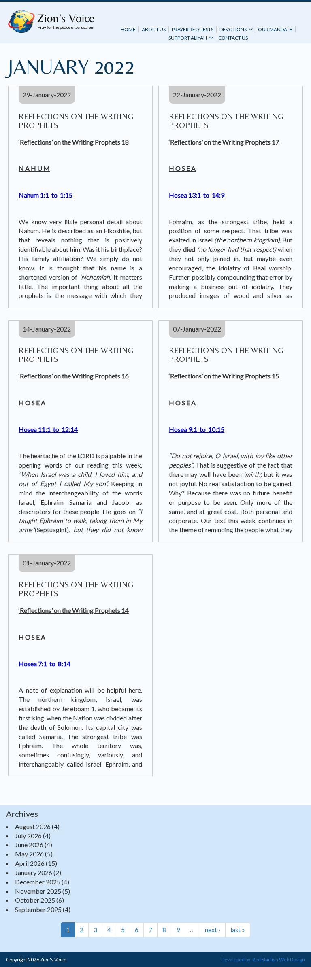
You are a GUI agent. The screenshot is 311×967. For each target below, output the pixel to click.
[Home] (51, 21)
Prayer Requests (192, 29)
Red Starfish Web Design (278, 959)
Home (128, 29)
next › (212, 929)
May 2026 (29, 854)
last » (237, 929)
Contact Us (233, 38)
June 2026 (29, 844)
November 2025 (38, 891)
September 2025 (38, 909)
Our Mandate (275, 29)
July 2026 (28, 835)
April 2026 (30, 863)
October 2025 (35, 900)
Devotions (233, 29)
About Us (154, 29)
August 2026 (33, 826)
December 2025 (37, 882)
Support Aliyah (187, 38)
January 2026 (33, 872)
